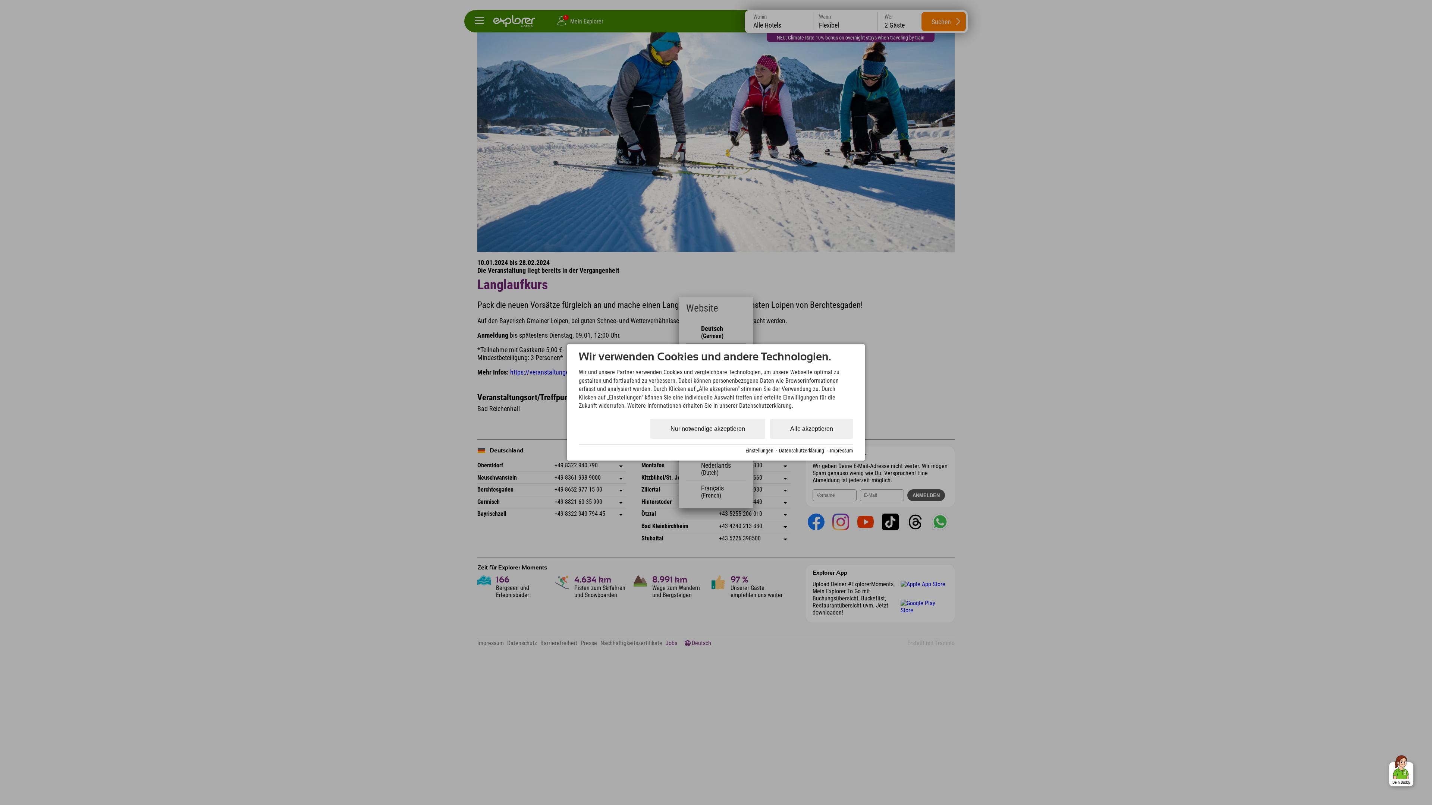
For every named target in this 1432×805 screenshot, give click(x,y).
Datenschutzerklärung (801, 451)
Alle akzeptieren (811, 429)
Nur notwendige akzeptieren (708, 429)
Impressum (841, 451)
